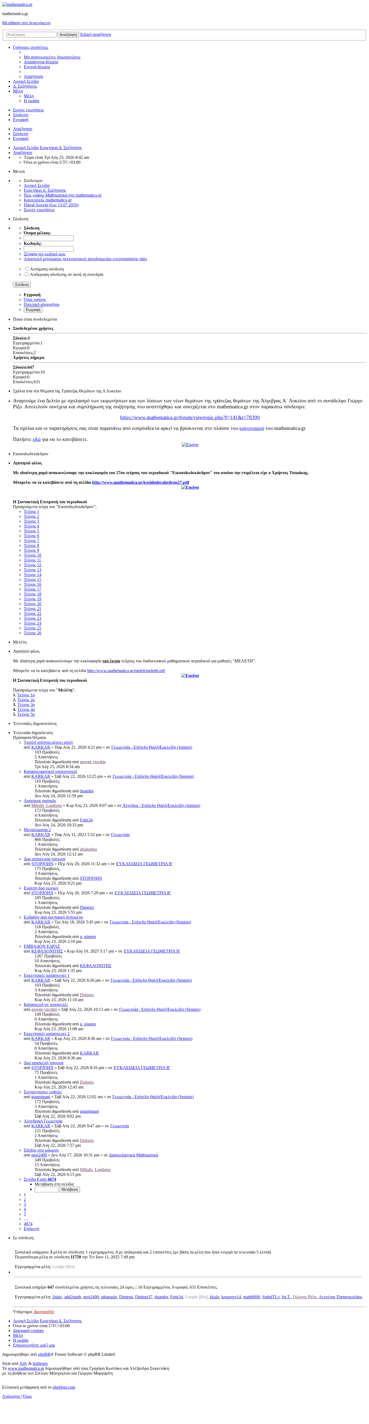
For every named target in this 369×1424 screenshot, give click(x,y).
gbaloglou (88, 849)
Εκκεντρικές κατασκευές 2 (47, 1033)
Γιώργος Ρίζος (305, 1297)
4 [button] (25, 1209)
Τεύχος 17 (32, 589)
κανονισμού (251, 428)
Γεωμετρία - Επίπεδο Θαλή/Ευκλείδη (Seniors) (153, 776)
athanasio (109, 1297)
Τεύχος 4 (31, 526)
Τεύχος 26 (32, 633)
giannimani (40, 1096)
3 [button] (25, 1204)
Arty (23, 1363)
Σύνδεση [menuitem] (20, 114)
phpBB (44, 1354)
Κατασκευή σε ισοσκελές (46, 1004)
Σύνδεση (20, 133)
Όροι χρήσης (35, 299)
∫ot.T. (286, 1297)
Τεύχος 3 (31, 521)
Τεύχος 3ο (26, 704)
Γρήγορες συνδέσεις (30, 47)
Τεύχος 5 (31, 531)
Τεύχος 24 (32, 623)
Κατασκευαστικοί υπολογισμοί (50, 771)
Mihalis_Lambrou (46, 805)
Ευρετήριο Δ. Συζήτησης (45, 190)
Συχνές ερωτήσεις (39, 209)
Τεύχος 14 (32, 574)
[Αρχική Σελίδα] (17, 4)
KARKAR (40, 747)
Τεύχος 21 (32, 608)
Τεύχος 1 (31, 511)
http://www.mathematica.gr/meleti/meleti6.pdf (126, 670)
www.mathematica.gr (26, 1368)
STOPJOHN (42, 863)
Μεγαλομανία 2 (37, 829)
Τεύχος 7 (31, 540)
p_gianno (88, 936)
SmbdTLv (271, 1297)
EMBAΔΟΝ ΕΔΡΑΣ (42, 946)
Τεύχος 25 (32, 628)
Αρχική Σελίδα (26, 81)
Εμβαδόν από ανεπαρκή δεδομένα (53, 917)
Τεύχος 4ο (26, 709)
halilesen (40, 1363)
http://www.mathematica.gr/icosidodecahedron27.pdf (140, 482)
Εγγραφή (20, 138)
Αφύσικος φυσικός (40, 800)
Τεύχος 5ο (26, 714)
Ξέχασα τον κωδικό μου (44, 254)
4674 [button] (28, 1223)
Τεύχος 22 (32, 613)
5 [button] (25, 1214)
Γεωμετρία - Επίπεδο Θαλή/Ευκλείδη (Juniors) (151, 747)
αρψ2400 (39, 1155)
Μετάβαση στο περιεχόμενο (26, 22)
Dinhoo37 (143, 1297)
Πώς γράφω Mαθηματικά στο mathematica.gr (63, 195)
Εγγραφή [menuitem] (20, 119)
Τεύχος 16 (32, 584)
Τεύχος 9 (31, 550)
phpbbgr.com (64, 1387)
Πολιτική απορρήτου (41, 304)
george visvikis (93, 761)
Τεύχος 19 (32, 599)
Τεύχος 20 (32, 603)
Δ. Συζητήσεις (25, 86)
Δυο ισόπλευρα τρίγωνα (44, 859)
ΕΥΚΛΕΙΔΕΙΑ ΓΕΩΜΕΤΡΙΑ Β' (144, 863)
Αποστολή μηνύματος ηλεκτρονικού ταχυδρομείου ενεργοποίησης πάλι (85, 258)
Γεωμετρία (120, 834)
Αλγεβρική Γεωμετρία (43, 1121)
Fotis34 (86, 820)
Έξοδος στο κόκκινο (41, 1150)
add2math (72, 1297)
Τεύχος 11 (32, 560)
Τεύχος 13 (32, 569)
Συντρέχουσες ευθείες (43, 1092)
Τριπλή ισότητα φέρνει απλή (48, 742)
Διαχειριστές (44, 1311)
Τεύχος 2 (31, 516)
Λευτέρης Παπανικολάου (340, 1297)
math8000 (251, 1297)
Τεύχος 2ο (26, 699)
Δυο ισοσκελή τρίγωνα (43, 1062)
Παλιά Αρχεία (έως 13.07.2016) (51, 205)
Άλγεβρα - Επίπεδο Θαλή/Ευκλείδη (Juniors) (161, 805)
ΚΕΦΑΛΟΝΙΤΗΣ (47, 951)
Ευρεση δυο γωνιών (41, 888)
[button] (40, 1179)
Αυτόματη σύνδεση (47, 269)
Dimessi (87, 907)
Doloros (87, 994)
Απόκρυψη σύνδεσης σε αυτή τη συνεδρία (66, 274)
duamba (86, 791)
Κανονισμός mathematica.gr (48, 200)
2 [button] (25, 1199)
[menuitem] (52, 57)
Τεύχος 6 (31, 535)
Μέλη (18, 91)
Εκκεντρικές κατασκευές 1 (47, 975)
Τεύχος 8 (31, 545)
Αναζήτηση (22, 128)
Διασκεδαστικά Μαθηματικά (133, 1155)
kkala (214, 1297)
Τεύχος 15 (32, 579)
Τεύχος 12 (32, 565)
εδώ (37, 439)
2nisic (57, 1297)
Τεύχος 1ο (26, 695)
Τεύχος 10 (32, 555)
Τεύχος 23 (32, 618)
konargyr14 (231, 1297)
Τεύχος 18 (32, 594)
